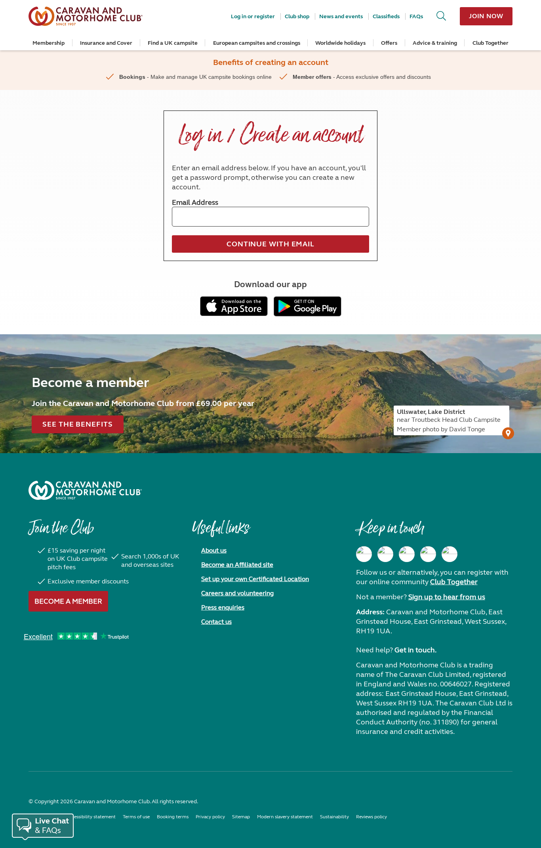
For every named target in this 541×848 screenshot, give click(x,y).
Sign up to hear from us (446, 597)
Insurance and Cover (106, 43)
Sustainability (334, 816)
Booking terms (173, 816)
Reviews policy (371, 816)
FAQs (416, 16)
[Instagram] (385, 554)
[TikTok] (449, 554)
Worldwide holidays (340, 43)
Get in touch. (415, 650)
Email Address (195, 202)
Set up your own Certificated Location (255, 579)
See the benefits (77, 424)
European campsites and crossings (256, 43)
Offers (389, 43)
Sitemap (241, 816)
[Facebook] (364, 554)
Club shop (297, 16)
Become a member (68, 601)
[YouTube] (428, 554)
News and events (341, 16)
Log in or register (253, 16)
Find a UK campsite (173, 43)
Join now (486, 16)
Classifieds (386, 16)
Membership (48, 43)
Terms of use (136, 816)
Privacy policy (210, 816)
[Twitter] (407, 554)
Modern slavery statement (285, 816)
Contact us (216, 621)
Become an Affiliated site (237, 564)
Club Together (490, 43)
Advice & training (435, 43)
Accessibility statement (91, 816)
